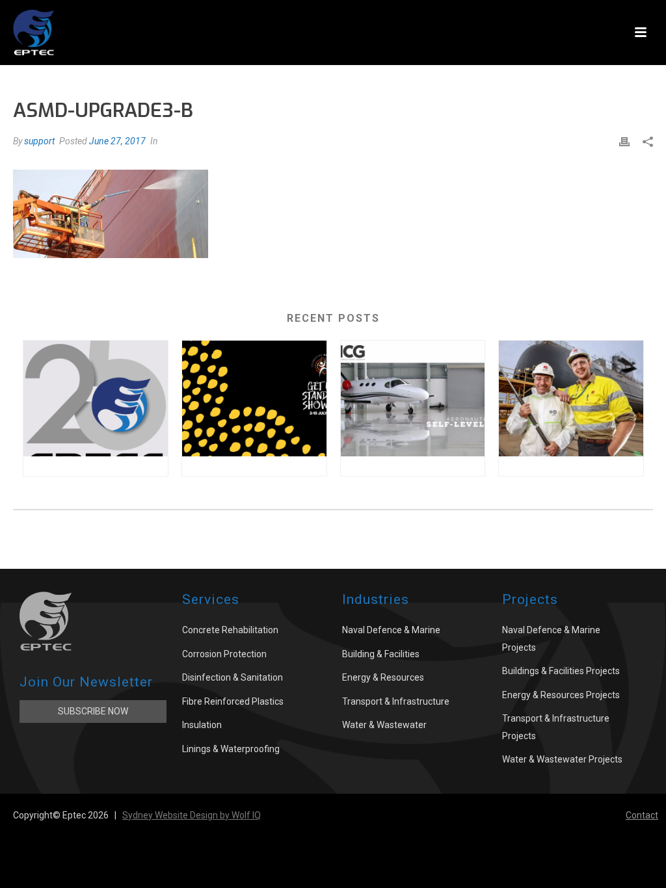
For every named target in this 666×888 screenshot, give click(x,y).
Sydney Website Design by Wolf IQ (191, 815)
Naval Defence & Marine (391, 630)
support (39, 141)
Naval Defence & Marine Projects (551, 639)
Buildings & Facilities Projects (561, 671)
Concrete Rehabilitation (230, 630)
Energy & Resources (383, 677)
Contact (642, 815)
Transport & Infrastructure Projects (555, 727)
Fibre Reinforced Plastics (233, 701)
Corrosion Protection (224, 654)
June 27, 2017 (117, 141)
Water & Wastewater (384, 725)
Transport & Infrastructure (395, 701)
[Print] (624, 141)
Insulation (202, 725)
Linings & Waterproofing (231, 749)
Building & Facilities (381, 654)
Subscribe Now (93, 711)
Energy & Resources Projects (561, 695)
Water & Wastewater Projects (562, 759)
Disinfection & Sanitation (232, 677)
